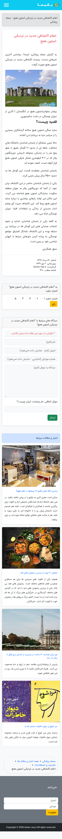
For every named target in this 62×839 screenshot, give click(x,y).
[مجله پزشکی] (48, 5)
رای (53, 304)
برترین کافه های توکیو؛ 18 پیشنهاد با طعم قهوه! (36, 491)
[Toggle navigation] (6, 5)
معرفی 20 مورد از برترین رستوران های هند (38, 572)
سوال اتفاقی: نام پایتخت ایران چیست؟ (37, 402)
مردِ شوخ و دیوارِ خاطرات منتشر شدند (40, 726)
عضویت (52, 812)
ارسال (52, 418)
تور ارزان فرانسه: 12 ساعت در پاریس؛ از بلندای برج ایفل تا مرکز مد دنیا (32, 656)
